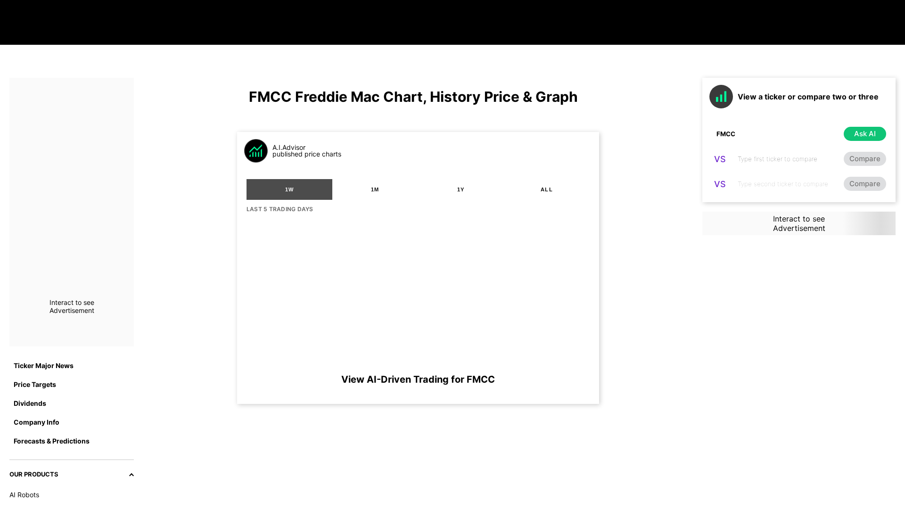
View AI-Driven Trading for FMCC (418, 379)
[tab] (289, 189)
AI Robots (24, 495)
